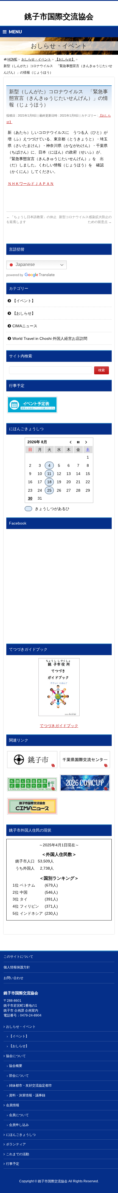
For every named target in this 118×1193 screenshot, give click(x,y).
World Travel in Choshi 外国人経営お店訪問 (49, 338)
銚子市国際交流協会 (59, 16)
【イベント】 (23, 301)
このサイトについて (18, 957)
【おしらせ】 (23, 313)
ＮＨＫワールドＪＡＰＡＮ (31, 183)
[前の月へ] (68, 441)
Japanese (25, 264)
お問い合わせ (13, 978)
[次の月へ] (87, 441)
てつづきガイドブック (59, 725)
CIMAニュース (24, 326)
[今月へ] (78, 441)
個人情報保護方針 (17, 967)
